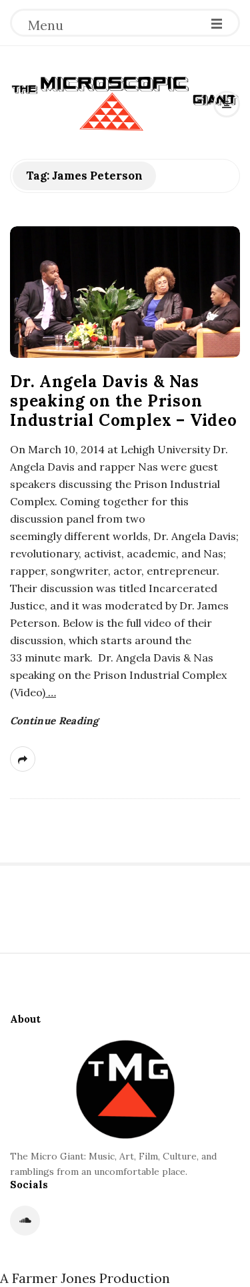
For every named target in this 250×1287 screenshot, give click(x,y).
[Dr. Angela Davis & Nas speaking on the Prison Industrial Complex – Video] (125, 292)
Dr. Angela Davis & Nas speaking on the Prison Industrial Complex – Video (123, 401)
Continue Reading (54, 720)
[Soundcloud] (25, 1221)
